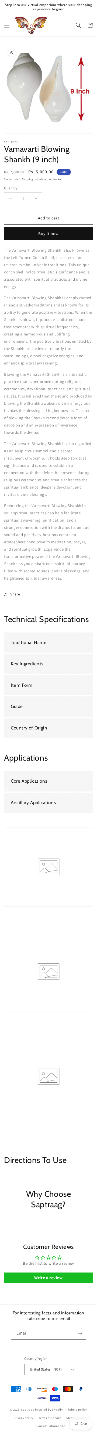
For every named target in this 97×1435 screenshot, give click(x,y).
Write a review (48, 1278)
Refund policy (77, 1409)
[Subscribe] (80, 1333)
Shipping (27, 179)
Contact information (50, 1426)
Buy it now (48, 233)
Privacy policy (23, 1418)
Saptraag (27, 1409)
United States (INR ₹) (46, 1369)
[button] (7, 25)
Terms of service (50, 1418)
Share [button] (15, 594)
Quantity (11, 188)
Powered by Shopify (49, 1409)
